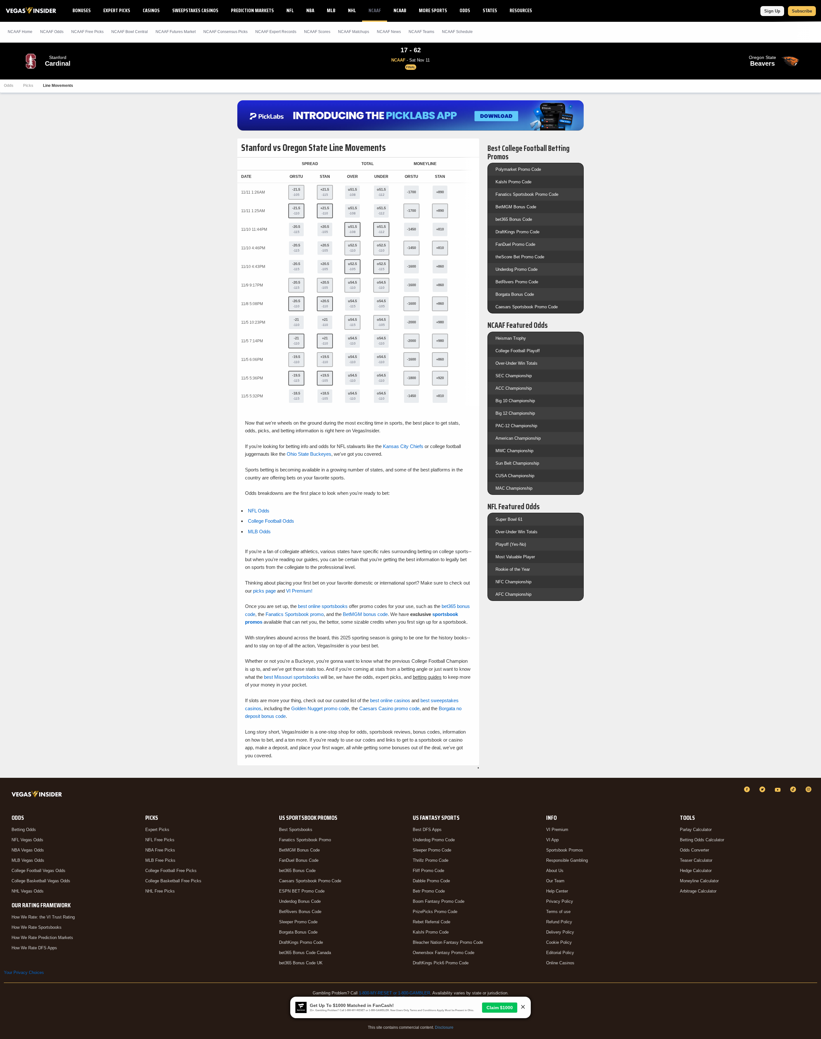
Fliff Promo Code (428, 870)
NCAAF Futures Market (176, 31)
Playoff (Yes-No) (510, 544)
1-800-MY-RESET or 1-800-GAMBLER (394, 993)
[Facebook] (748, 789)
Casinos (151, 10)
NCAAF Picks (87, 31)
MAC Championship (513, 488)
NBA (310, 10)
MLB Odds (259, 531)
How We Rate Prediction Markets (42, 937)
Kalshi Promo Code (513, 181)
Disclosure (444, 1027)
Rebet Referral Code (431, 921)
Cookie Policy (559, 942)
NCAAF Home (20, 31)
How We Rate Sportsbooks (37, 927)
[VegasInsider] (38, 795)
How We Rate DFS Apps (34, 947)
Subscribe (802, 11)
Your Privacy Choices (24, 972)
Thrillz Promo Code (430, 860)
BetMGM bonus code (365, 614)
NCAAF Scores (317, 31)
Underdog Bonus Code (300, 901)
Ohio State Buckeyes (309, 454)
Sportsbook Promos (564, 850)
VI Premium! (299, 591)
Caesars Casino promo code (389, 708)
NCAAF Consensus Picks (225, 31)
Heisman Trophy (510, 338)
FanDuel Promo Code (515, 244)
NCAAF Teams (421, 31)
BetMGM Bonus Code (515, 206)
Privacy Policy (559, 901)
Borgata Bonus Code (514, 294)
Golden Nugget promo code (320, 708)
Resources (521, 10)
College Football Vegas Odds (38, 870)
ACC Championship (513, 388)
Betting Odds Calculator (702, 839)
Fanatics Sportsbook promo (295, 614)
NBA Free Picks (160, 850)
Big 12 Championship (515, 413)
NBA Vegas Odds (28, 850)
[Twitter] (763, 789)
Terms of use (558, 911)
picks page (264, 591)
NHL (352, 10)
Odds (465, 10)
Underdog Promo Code (516, 269)
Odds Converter (694, 850)
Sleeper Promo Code (298, 921)
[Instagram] (809, 789)
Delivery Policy (560, 932)
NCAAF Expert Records (275, 31)
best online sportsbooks (323, 606)
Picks (28, 85)
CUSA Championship (514, 475)
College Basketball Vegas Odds (41, 880)
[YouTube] (779, 789)
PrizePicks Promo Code (435, 911)
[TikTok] (794, 789)
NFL (290, 10)
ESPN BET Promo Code (302, 891)
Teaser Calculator (696, 860)
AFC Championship (513, 594)
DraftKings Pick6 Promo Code (441, 962)
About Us (554, 870)
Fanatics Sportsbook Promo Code (526, 194)
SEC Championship (513, 375)
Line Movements (58, 85)
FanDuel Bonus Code (298, 860)
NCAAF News (389, 31)
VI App (552, 839)
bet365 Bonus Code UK (301, 962)
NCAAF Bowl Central (129, 31)
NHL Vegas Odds (28, 891)
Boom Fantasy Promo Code (438, 901)
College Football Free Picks (171, 870)
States (490, 10)
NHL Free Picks (160, 891)
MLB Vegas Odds (28, 860)
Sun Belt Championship (517, 463)
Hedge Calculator (696, 870)
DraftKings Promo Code (517, 231)
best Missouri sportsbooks (291, 677)
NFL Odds (258, 510)
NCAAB (400, 10)
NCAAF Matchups (353, 31)
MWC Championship (514, 450)
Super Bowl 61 (508, 519)
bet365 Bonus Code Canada (305, 952)
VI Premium (557, 829)
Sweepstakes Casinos (195, 10)
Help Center (557, 891)
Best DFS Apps (427, 829)
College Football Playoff (517, 350)
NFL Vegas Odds (27, 839)
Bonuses (81, 10)
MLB (331, 10)
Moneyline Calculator (699, 880)
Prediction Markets (252, 10)
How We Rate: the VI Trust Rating (43, 917)
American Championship (518, 438)
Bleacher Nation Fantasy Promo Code (448, 942)
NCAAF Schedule (457, 31)
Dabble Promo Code (431, 880)
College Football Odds (271, 521)
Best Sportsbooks (295, 829)
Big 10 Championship (515, 400)
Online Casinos (560, 962)
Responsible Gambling (567, 860)
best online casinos (390, 700)
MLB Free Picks (160, 860)
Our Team (555, 880)
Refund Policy (559, 921)
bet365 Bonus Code (513, 219)
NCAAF (374, 10)
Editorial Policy (560, 952)
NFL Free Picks (159, 839)
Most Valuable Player (515, 556)
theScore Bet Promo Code (519, 256)
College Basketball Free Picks (173, 880)
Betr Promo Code (429, 891)
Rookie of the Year (512, 569)
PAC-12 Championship (516, 425)
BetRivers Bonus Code (300, 911)
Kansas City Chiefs (403, 446)
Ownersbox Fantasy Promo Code (443, 952)
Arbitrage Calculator (698, 891)
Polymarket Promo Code (518, 169)
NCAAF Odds (51, 31)
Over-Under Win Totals (516, 363)
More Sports (433, 10)
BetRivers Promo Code (516, 281)
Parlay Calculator (696, 829)
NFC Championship (513, 581)
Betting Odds (24, 829)
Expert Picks (116, 10)
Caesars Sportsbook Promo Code (526, 306)
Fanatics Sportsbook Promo (305, 839)
